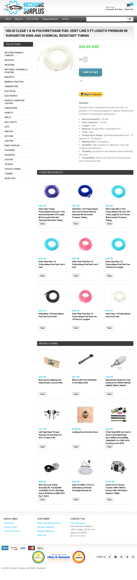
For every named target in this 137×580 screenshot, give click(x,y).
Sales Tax (41, 535)
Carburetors (11, 86)
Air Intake (9, 65)
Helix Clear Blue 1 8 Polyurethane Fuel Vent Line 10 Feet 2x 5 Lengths (118, 264)
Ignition (9, 131)
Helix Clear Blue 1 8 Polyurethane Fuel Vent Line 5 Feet (52, 264)
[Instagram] (115, 557)
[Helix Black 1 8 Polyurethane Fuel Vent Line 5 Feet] (52, 296)
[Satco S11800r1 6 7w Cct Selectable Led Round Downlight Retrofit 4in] (85, 467)
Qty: (81, 59)
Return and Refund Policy (49, 523)
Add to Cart (90, 72)
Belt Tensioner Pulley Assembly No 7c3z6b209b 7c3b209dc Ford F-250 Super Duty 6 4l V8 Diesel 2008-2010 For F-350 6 (52, 490)
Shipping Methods (45, 531)
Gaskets (9, 113)
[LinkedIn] (133, 557)
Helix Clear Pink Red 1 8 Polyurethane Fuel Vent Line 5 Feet (85, 264)
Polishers (10, 150)
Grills (8, 117)
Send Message (78, 523)
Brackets (9, 77)
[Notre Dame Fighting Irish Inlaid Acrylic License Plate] (52, 363)
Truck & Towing (13, 169)
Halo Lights (11, 122)
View (42, 224)
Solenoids (10, 155)
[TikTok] (127, 557)
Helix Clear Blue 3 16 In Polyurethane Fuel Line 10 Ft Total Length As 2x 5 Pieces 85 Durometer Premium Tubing (118, 214)
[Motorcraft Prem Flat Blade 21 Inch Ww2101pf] (85, 363)
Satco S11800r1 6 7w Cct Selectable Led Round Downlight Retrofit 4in (83, 488)
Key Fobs (9, 136)
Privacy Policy (10, 527)
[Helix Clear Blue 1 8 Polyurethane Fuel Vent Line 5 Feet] (52, 244)
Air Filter (9, 60)
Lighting (9, 141)
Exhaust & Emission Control (14, 101)
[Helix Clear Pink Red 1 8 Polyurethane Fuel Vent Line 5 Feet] (85, 244)
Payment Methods (45, 527)
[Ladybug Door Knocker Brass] (85, 415)
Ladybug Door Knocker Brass (85, 432)
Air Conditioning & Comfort (14, 54)
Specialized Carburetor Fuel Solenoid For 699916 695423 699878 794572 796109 (118, 383)
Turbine (9, 174)
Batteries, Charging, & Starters (16, 70)
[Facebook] (109, 557)
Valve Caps (10, 178)
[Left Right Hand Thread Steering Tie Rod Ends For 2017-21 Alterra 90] (52, 415)
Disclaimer (9, 523)
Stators (9, 160)
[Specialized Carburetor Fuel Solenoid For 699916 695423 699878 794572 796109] (119, 363)
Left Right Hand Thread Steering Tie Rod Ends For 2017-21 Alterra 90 (50, 435)
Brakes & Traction (14, 82)
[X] (121, 557)
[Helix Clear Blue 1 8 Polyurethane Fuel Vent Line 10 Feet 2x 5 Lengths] (119, 244)
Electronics (11, 96)
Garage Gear (11, 108)
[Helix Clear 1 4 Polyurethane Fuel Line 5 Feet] (119, 296)
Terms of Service (12, 531)
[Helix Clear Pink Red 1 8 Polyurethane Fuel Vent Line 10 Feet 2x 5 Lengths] (85, 296)
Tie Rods (9, 164)
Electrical (10, 91)
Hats (7, 127)
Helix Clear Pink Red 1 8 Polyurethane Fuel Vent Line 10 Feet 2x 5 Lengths (84, 316)
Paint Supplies (12, 145)
